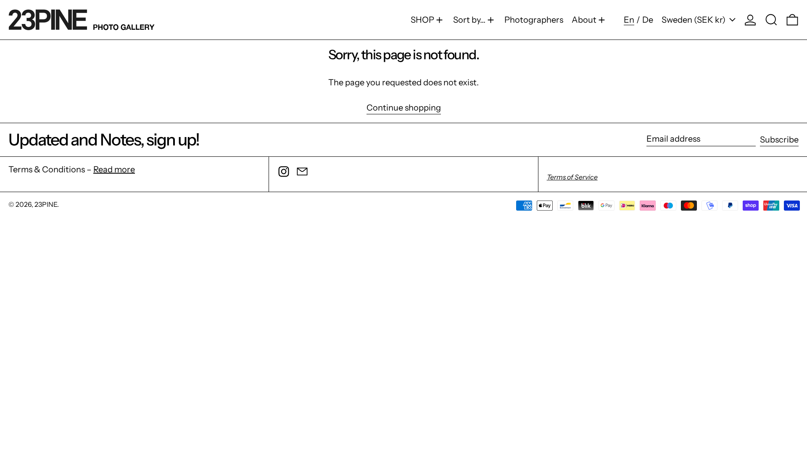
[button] (771, 20)
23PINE (45, 204)
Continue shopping (404, 108)
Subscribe (779, 140)
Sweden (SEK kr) (694, 20)
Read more (114, 169)
